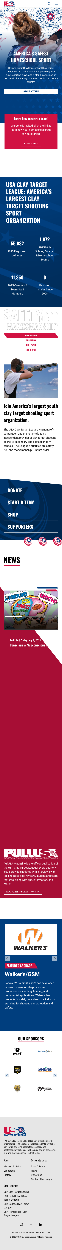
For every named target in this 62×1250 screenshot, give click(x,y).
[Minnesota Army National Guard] (17, 1070)
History (7, 1175)
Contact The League (41, 1179)
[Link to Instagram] (21, 1224)
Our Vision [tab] (31, 340)
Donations (36, 1175)
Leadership (9, 1170)
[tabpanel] (31, 404)
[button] (45, 616)
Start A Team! (31, 91)
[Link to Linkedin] (40, 1224)
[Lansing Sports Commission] (44, 1070)
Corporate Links (39, 1160)
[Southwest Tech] (44, 1051)
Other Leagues (11, 1186)
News (34, 1170)
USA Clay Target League (16, 1191)
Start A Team (31, 143)
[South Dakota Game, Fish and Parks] (17, 1088)
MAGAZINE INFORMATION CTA (22, 891)
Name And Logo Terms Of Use (38, 1232)
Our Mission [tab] (31, 335)
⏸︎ (50, 616)
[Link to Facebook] (31, 1224)
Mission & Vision (12, 1166)
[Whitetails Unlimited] (44, 1088)
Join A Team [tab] (31, 349)
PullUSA (14, 640)
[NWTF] (17, 1051)
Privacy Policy (18, 1232)
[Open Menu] (56, 4)
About (6, 1160)
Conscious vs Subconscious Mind (31, 645)
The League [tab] (31, 345)
